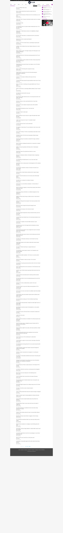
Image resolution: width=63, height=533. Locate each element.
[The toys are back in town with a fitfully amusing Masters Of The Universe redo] (13, 288)
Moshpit (24, 0)
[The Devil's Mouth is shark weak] (13, 113)
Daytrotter (21, 0)
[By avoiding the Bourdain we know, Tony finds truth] (13, 109)
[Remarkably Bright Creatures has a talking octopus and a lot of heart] (13, 385)
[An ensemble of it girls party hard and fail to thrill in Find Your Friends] (13, 264)
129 (27, 446)
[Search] (10, 4)
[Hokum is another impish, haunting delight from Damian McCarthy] (13, 396)
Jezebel (16, 0)
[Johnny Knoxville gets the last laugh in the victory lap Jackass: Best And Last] (13, 202)
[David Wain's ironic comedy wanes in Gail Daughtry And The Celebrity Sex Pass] (13, 164)
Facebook (33, 449)
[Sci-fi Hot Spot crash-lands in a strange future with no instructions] (13, 36)
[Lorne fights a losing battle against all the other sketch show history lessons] (13, 442)
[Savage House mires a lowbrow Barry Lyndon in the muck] (13, 283)
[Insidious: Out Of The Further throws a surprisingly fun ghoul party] (13, 43)
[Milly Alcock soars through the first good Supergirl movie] (13, 206)
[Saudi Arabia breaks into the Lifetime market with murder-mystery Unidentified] (13, 244)
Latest (14, 4)
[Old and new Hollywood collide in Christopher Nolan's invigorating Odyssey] (13, 156)
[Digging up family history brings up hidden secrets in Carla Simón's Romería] (13, 198)
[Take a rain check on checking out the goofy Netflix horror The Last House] (13, 85)
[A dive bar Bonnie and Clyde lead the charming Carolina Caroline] (13, 275)
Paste (11, 0)
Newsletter (47, 4)
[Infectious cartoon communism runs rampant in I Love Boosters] (13, 353)
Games (34, 4)
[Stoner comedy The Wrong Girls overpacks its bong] (13, 69)
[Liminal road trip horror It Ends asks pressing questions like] (13, 56)
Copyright (36, 449)
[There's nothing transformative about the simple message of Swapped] (13, 392)
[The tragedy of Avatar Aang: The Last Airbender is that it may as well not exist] (13, 128)
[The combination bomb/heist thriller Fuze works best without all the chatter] (13, 421)
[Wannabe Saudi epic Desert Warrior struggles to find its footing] (13, 417)
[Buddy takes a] (13, 32)
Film (25, 4)
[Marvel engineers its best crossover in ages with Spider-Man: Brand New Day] (13, 117)
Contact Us (43, 449)
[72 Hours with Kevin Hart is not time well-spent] (13, 124)
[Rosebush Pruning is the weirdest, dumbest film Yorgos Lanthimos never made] (13, 140)
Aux (43, 4)
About (19, 449)
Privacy (40, 449)
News (18, 4)
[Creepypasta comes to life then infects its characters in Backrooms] (13, 312)
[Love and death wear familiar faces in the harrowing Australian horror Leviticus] (13, 218)
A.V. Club (13, 0)
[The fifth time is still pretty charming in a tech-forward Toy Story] (13, 239)
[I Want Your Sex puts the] (13, 121)
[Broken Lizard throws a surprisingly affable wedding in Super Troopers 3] (13, 90)
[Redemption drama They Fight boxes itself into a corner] (13, 152)
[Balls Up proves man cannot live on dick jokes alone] (13, 438)
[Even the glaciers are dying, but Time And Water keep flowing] (13, 300)
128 (25, 446)
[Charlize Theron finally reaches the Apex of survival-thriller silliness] (13, 413)
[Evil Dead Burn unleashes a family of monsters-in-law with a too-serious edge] (13, 169)
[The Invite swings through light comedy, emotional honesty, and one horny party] (13, 214)
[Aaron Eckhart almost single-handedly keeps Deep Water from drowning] (13, 400)
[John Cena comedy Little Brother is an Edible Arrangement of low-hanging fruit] (13, 193)
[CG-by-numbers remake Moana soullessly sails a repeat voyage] (13, 173)
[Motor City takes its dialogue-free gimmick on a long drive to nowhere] (13, 144)
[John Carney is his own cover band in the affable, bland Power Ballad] (13, 291)
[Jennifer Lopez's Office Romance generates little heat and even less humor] (13, 271)
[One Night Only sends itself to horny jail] (13, 94)
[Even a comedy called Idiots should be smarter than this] (13, 12)
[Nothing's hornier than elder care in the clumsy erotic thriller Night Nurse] (13, 177)
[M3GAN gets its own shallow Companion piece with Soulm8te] (13, 105)
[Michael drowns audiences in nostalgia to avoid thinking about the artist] (13, 425)
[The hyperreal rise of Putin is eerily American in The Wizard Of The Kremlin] (13, 366)
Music (30, 4)
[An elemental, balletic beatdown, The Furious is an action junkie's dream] (13, 256)
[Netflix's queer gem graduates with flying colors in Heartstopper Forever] (13, 148)
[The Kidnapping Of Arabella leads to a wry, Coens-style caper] (13, 160)
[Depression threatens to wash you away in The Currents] (13, 260)
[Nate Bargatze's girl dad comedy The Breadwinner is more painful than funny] (13, 308)
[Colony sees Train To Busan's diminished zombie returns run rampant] (13, 20)
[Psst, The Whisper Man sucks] (13, 8)
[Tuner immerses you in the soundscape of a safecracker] (13, 337)
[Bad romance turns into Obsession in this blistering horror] (13, 373)
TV (22, 4)
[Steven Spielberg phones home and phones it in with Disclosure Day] (13, 267)
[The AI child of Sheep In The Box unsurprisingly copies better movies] (13, 132)
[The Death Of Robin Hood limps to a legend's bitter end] (13, 247)
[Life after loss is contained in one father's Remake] (13, 181)
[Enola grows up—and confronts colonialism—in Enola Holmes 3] (13, 184)
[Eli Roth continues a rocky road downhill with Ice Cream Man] (13, 102)
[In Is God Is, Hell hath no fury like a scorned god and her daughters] (13, 370)
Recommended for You (46, 5)
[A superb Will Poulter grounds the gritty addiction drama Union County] (13, 81)
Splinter (19, 0)
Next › (30, 446)
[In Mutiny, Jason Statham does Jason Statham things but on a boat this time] (13, 47)
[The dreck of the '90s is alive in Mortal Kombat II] (13, 389)
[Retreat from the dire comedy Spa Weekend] (13, 40)
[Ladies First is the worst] (13, 316)
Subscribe (39, 4)
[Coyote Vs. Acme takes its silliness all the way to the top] (13, 77)
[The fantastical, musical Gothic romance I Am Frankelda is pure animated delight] (13, 252)
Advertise (26, 449)
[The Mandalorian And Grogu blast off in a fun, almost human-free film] (13, 345)
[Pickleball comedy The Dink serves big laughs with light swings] (13, 136)
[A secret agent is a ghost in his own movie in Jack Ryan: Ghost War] (13, 341)
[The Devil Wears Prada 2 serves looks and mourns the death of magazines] (13, 404)
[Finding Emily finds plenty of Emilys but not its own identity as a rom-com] (13, 16)
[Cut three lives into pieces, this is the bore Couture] (13, 210)
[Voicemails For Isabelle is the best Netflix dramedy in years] (13, 222)
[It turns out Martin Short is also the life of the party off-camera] (13, 377)
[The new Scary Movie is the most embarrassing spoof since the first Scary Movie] (13, 279)
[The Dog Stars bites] (13, 23)
